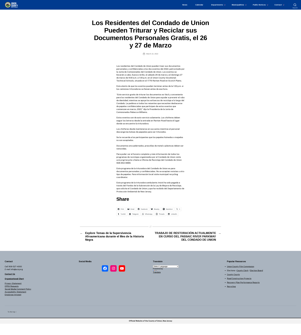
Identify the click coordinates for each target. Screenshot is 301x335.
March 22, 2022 (152, 54)
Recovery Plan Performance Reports (243, 282)
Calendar (199, 5)
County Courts (233, 274)
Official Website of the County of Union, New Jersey (150, 321)
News (184, 5)
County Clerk (242, 270)
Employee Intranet (13, 295)
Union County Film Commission (240, 266)
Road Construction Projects (239, 278)
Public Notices (259, 5)
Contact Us (10, 274)
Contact (278, 5)
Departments (217, 5)
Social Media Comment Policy (18, 289)
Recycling (231, 286)
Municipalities (238, 5)
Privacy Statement (13, 283)
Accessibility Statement (15, 292)
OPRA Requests (12, 286)
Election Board (256, 270)
